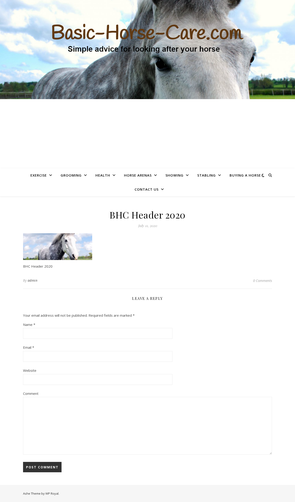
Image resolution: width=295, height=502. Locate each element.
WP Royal (52, 493)
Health (102, 175)
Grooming (71, 175)
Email (28, 347)
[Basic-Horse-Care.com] (147, 49)
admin (33, 280)
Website (29, 370)
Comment (30, 393)
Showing (174, 175)
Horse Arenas (138, 175)
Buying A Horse (245, 175)
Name (29, 324)
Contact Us (147, 189)
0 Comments (262, 280)
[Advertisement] (147, 133)
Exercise (38, 175)
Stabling (206, 175)
